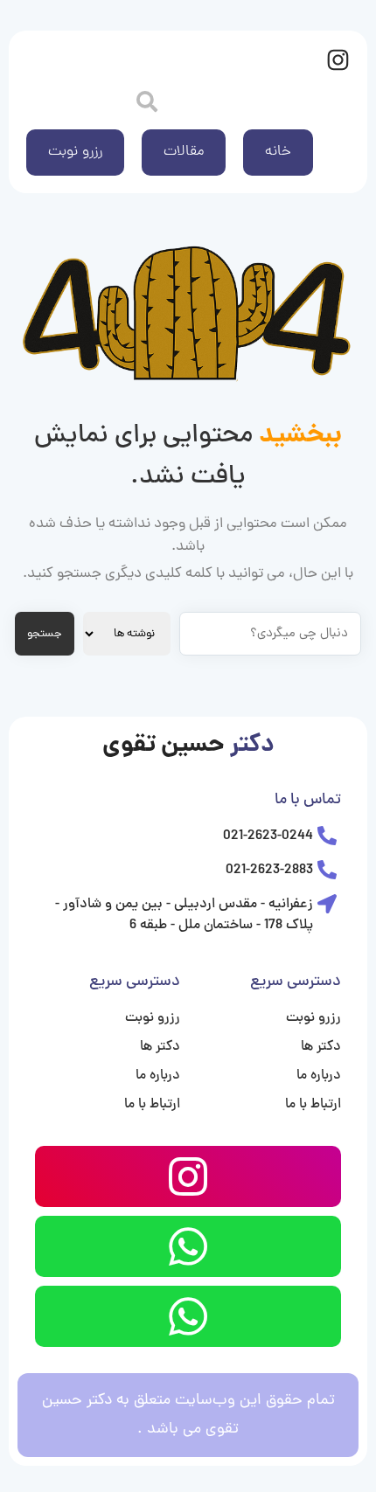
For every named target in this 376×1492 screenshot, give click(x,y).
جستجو (44, 634)
